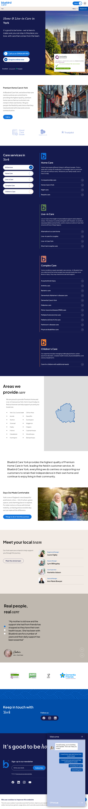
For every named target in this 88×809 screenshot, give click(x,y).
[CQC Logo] (61, 58)
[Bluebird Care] (6, 5)
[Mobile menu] (85, 3)
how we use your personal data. (24, 774)
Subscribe (39, 768)
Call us (76, 3)
